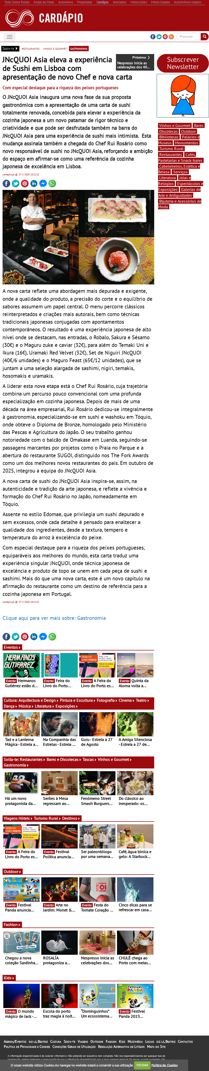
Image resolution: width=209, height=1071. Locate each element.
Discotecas (168, 131)
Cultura (55, 1041)
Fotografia (106, 700)
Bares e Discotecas (63, 759)
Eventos (11, 647)
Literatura (43, 706)
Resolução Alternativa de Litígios (121, 1046)
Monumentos (186, 142)
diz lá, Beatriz (38, 1041)
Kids (7, 977)
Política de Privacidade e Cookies (27, 1046)
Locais (149, 1041)
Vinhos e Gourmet (113, 759)
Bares (198, 125)
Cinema (125, 700)
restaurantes (31, 48)
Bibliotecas (168, 136)
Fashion (11, 924)
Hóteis (24, 818)
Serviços (180, 171)
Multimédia (135, 1041)
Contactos (185, 1041)
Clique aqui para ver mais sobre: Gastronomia (54, 617)
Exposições (65, 706)
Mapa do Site (156, 1046)
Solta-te (69, 1041)
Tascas (88, 759)
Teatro (141, 700)
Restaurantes (31, 759)
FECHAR (142, 1065)
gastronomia (78, 48)
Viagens (83, 1041)
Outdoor (11, 871)
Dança (9, 706)
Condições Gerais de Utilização (74, 1046)
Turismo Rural (46, 818)
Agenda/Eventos (15, 1041)
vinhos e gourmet (55, 48)
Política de (164, 1065)
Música (25, 706)
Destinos (69, 818)
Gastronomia (15, 764)
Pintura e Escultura (76, 700)
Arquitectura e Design (37, 700)
